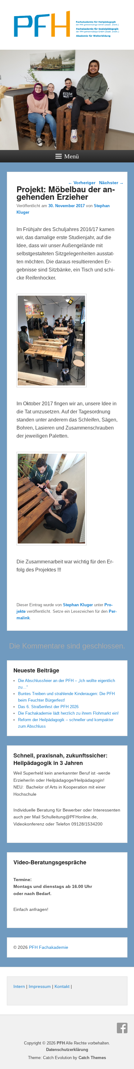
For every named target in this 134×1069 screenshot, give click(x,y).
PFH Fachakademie (48, 947)
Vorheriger (81, 182)
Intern (19, 986)
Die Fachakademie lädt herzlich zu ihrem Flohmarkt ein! (68, 713)
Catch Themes (92, 1057)
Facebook (122, 1028)
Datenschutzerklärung (67, 1049)
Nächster (111, 182)
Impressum (40, 986)
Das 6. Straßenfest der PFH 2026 (48, 706)
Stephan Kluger (78, 605)
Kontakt (62, 986)
